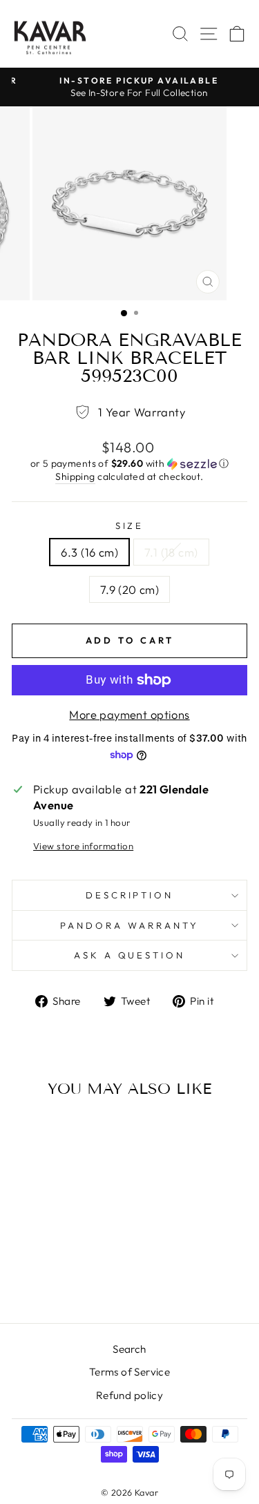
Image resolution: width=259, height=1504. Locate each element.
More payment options (129, 714)
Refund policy (129, 1395)
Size (129, 525)
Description (130, 894)
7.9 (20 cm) (130, 589)
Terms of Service (130, 1371)
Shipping (75, 476)
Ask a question (130, 955)
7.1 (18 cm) (171, 552)
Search (129, 1349)
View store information (83, 845)
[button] (129, 463)
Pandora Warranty (129, 925)
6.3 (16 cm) (89, 552)
